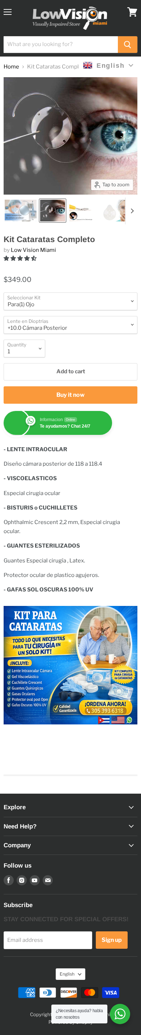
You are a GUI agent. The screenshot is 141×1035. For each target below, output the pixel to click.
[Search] (127, 44)
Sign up (112, 939)
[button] (21, 258)
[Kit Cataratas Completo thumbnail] (20, 210)
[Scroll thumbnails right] (131, 211)
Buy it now (70, 394)
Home (11, 67)
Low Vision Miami (33, 250)
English (67, 974)
